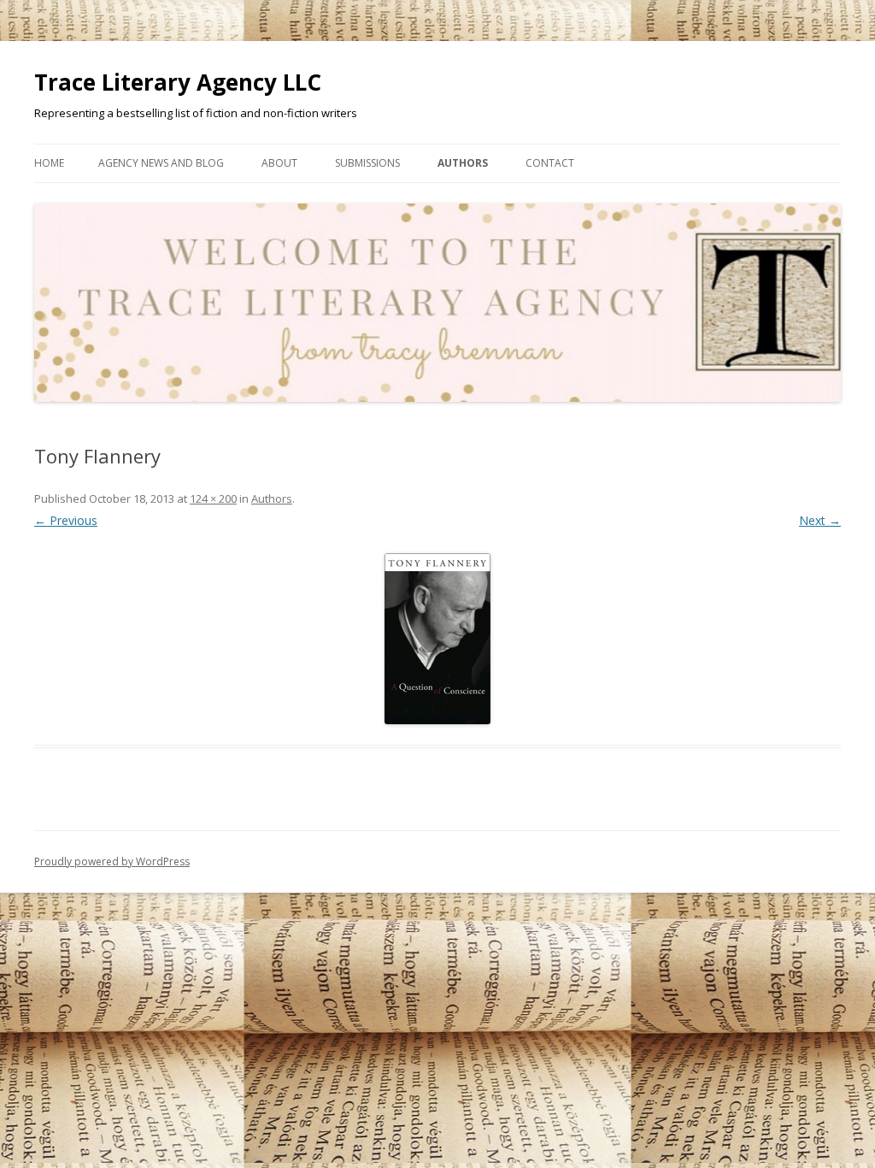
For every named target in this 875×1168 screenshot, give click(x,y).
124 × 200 (213, 498)
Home (49, 163)
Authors (463, 163)
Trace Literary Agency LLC (177, 82)
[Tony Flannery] (437, 638)
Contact (550, 163)
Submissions (367, 163)
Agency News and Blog (161, 163)
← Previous (65, 520)
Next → (820, 520)
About (279, 163)
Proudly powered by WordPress (112, 861)
